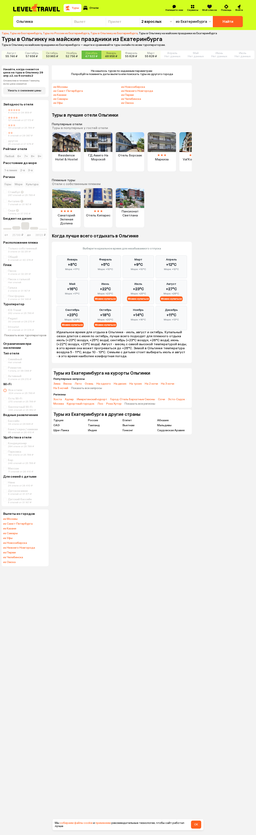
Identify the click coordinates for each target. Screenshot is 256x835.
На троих (135, 383)
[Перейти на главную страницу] (36, 8)
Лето (78, 383)
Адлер (69, 399)
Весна (67, 383)
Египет (127, 420)
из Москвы (10, 519)
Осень (89, 383)
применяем (103, 823)
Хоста (57, 399)
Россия (93, 420)
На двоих (120, 383)
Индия (92, 430)
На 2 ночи (151, 383)
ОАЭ (56, 425)
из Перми (9, 552)
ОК (196, 824)
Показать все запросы (86, 388)
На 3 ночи (167, 383)
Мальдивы (164, 425)
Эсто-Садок (176, 399)
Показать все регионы (140, 403)
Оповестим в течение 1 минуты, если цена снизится (21, 82)
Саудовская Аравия (171, 430)
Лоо (100, 403)
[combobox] (42, 21)
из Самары (10, 533)
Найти (228, 21)
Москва (58, 403)
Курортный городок (80, 403)
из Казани (9, 528)
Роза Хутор (114, 403)
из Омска (9, 562)
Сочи (161, 399)
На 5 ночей (60, 388)
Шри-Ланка (61, 430)
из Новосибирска (15, 543)
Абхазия (163, 420)
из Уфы (8, 538)
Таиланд (94, 425)
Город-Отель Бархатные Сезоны (132, 399)
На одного (103, 383)
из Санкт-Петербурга (18, 523)
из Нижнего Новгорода (19, 547)
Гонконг (128, 430)
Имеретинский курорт (92, 399)
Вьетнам (128, 425)
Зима (56, 383)
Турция (58, 420)
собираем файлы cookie (76, 823)
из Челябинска (13, 557)
